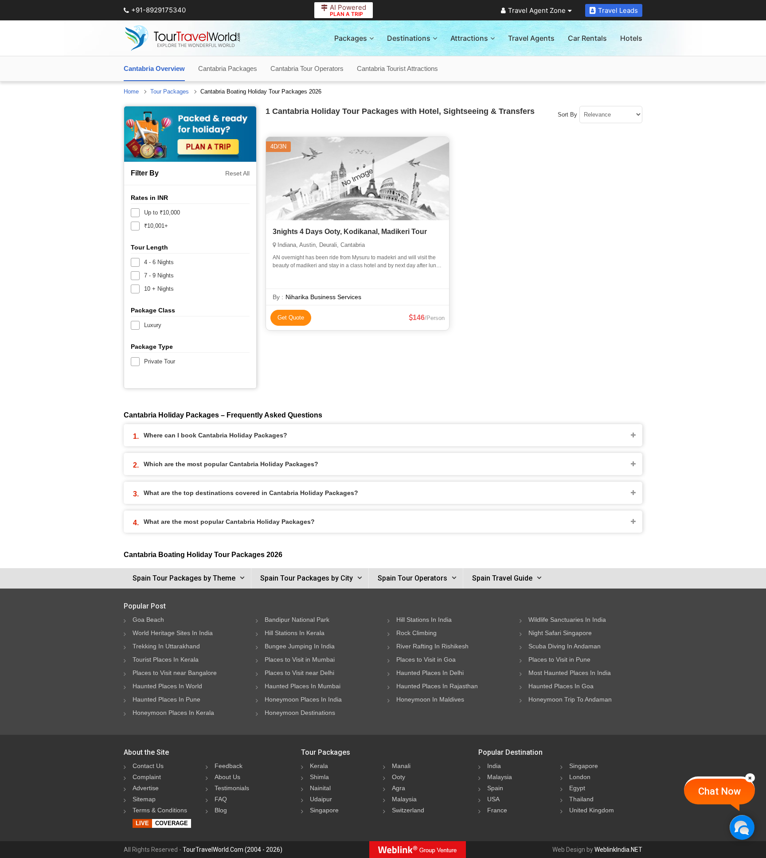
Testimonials (232, 788)
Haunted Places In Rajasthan (437, 686)
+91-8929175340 (158, 10)
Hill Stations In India (424, 619)
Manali (401, 765)
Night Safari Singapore (560, 632)
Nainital (320, 788)
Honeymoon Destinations (300, 712)
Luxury (152, 325)
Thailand (581, 799)
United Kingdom (591, 810)
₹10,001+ (156, 225)
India (494, 765)
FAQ (221, 799)
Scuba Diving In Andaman (564, 646)
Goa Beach (148, 619)
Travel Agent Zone (537, 10)
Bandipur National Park (297, 619)
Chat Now (719, 791)
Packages (350, 38)
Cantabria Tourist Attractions (397, 68)
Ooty (398, 776)
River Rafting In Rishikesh (432, 646)
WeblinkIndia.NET (618, 849)
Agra (398, 788)
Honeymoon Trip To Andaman (570, 699)
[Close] (750, 777)
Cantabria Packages (227, 68)
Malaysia (404, 799)
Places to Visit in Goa (426, 659)
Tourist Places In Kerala (166, 659)
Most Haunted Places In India (569, 672)
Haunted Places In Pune (166, 699)
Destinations (408, 38)
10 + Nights (159, 288)
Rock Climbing (416, 632)
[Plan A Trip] (190, 134)
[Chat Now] (741, 827)
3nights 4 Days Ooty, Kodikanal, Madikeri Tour (350, 231)
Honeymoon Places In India (303, 699)
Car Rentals (587, 38)
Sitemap (144, 799)
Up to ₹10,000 (162, 212)
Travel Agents (531, 38)
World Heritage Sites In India (173, 632)
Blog (221, 810)
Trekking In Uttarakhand (166, 646)
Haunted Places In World (167, 686)
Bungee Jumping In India (300, 646)
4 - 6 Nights (159, 262)
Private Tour (159, 361)
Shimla (319, 776)
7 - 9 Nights (159, 275)
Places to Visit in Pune (559, 659)
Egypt (577, 788)
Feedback (228, 765)
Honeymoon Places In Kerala (173, 712)
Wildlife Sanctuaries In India (567, 619)
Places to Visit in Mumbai (300, 659)
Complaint (147, 776)
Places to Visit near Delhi (299, 672)
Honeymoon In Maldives (430, 699)
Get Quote (290, 317)
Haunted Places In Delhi (430, 672)
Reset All (237, 173)
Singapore (324, 810)
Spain (495, 788)
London (579, 776)
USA (493, 799)
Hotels (631, 38)
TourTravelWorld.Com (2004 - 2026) (232, 849)
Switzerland (408, 810)
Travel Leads (618, 10)
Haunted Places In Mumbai (302, 686)
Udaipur (321, 799)
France (497, 810)
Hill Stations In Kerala (294, 632)
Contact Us (148, 765)
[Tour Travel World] (182, 38)
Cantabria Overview (154, 68)
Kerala (319, 765)
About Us (227, 776)
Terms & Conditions (160, 810)
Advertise (146, 788)
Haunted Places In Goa (561, 686)
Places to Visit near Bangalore (175, 672)
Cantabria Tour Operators (307, 68)
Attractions (469, 38)
